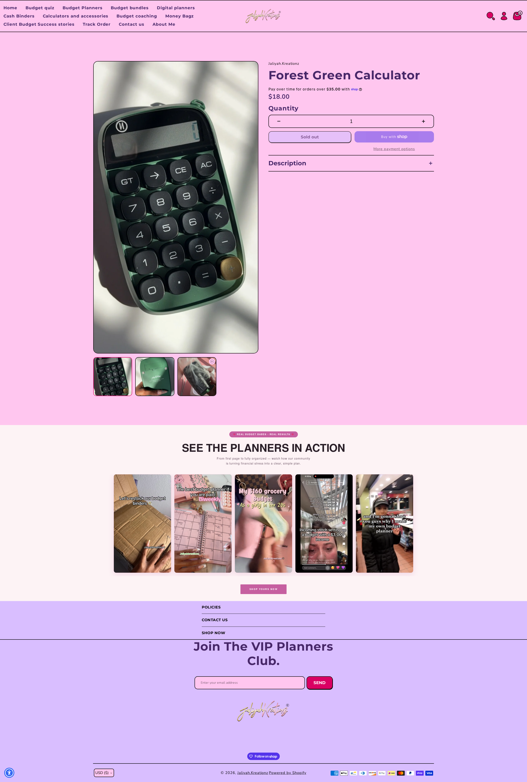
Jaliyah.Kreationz (252, 772)
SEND (320, 682)
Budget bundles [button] (130, 7)
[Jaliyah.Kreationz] (263, 711)
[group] (175, 207)
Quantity (283, 108)
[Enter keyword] (491, 16)
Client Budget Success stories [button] (39, 24)
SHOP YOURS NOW (263, 589)
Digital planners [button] (176, 7)
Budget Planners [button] (82, 7)
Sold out (310, 136)
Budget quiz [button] (40, 7)
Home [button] (10, 7)
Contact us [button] (131, 24)
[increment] (423, 121)
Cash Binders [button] (19, 16)
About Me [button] (164, 24)
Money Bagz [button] (179, 16)
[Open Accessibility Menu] (9, 773)
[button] (102, 207)
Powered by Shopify (287, 772)
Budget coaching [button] (137, 16)
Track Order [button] (97, 24)
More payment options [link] (394, 148)
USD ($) (102, 772)
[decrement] (279, 121)
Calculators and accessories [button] (75, 16)
